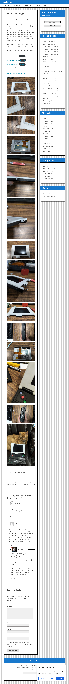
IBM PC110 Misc (48, 171)
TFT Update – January (50, 96)
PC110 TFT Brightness (50, 88)
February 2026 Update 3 (51, 49)
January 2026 (47, 123)
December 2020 (48, 141)
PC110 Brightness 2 (49, 86)
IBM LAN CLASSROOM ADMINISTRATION (25, 667)
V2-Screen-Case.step (13, 60)
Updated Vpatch (48, 103)
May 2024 (46, 126)
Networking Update (49, 61)
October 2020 (47, 143)
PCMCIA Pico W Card (49, 69)
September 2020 (48, 146)
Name (9, 623)
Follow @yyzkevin (49, 196)
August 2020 (47, 148)
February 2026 (48, 121)
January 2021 (47, 138)
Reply (11, 516)
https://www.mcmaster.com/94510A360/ (20, 74)
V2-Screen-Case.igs (12, 56)
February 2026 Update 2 (51, 51)
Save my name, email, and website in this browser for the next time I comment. (20, 644)
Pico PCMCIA (47, 66)
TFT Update (47, 98)
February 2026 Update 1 (51, 54)
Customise (42, 678)
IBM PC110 (27, 5)
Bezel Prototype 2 (49, 93)
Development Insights (50, 46)
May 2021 (46, 133)
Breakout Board (48, 64)
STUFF (44, 5)
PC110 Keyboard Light (50, 81)
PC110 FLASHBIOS (48, 174)
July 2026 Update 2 (49, 41)
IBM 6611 (37, 5)
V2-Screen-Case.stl (12, 64)
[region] (51, 673)
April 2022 (47, 131)
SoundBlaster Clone (49, 76)
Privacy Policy (28, 669)
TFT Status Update (49, 78)
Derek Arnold (19, 503)
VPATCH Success (48, 83)
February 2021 (48, 136)
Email (9, 629)
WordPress (26, 677)
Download (22, 56)
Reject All (51, 678)
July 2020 (46, 151)
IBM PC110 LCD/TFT (19, 472)
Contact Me (7, 5)
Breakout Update (48, 59)
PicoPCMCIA (17, 5)
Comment (10, 606)
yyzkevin (7, 2)
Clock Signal (47, 101)
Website (9, 636)
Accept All (60, 678)
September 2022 (48, 128)
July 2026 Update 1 (49, 44)
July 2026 (46, 118)
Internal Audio (48, 56)
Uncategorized (48, 178)
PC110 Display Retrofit (51, 91)
